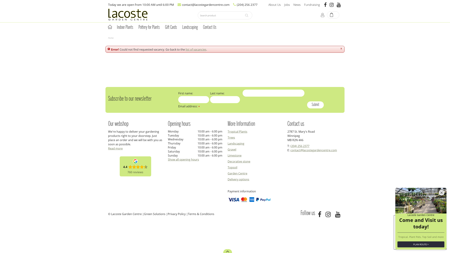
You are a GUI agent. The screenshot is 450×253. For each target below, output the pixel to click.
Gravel (232, 149)
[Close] (441, 193)
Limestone (235, 155)
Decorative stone (239, 161)
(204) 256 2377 (299, 146)
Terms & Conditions (201, 214)
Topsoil (232, 167)
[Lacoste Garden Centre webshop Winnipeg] (128, 14)
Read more (115, 148)
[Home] (109, 27)
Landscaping (236, 143)
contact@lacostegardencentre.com (313, 150)
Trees (231, 138)
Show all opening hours (183, 159)
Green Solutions (154, 214)
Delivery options (238, 179)
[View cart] (333, 15)
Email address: (189, 106)
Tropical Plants (237, 132)
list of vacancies (196, 49)
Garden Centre (237, 173)
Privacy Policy (177, 214)
